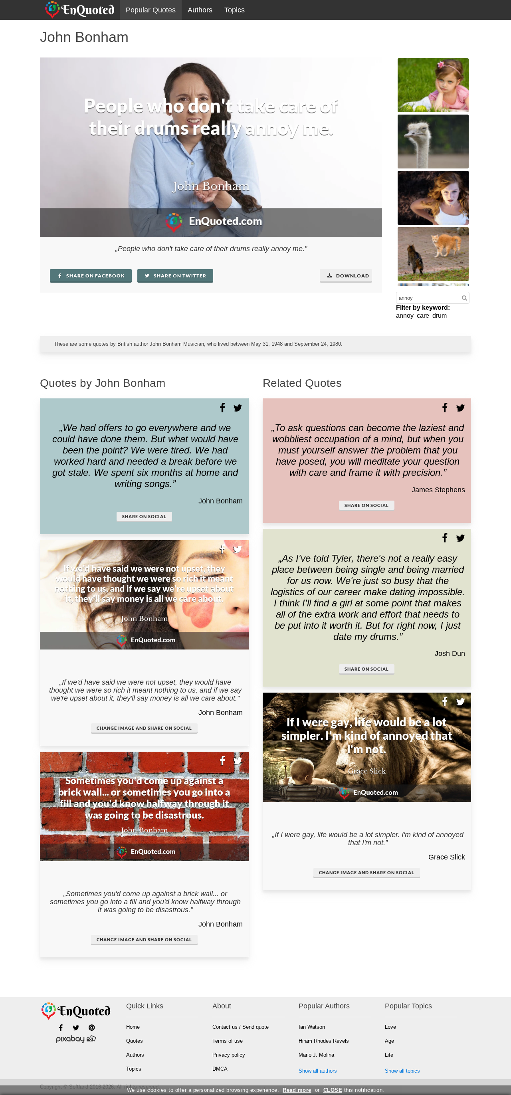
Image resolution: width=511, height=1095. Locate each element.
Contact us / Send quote (240, 1027)
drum (439, 315)
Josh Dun (450, 653)
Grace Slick (446, 857)
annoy (405, 315)
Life (389, 1055)
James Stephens (438, 490)
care (423, 315)
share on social (144, 516)
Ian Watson (312, 1027)
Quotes (134, 1041)
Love (390, 1027)
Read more (297, 1090)
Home (133, 1027)
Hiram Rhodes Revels (324, 1041)
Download (352, 276)
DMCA (220, 1069)
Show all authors (318, 1071)
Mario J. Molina (316, 1055)
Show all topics (402, 1071)
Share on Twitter (179, 276)
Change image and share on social (144, 728)
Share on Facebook (95, 276)
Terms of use (227, 1041)
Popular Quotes (151, 10)
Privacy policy (228, 1055)
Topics (234, 10)
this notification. (353, 1090)
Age (389, 1041)
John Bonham (220, 501)
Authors (200, 10)
